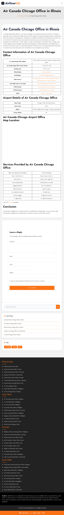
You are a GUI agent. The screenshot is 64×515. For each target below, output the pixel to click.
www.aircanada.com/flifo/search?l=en (46, 83)
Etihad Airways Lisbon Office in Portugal (13, 377)
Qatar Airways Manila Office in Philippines (14, 413)
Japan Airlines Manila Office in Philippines (13, 470)
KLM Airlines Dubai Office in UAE (12, 473)
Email (11, 264)
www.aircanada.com (46, 72)
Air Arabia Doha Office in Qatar (11, 418)
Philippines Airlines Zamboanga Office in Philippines (16, 432)
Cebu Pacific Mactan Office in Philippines (13, 454)
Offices (26, 16)
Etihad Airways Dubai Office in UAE (12, 421)
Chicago (14, 347)
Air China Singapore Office (10, 386)
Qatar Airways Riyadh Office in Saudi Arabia (14, 457)
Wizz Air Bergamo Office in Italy (12, 446)
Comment (12, 241)
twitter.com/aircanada (46, 93)
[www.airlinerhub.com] (10, 3)
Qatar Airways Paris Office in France (13, 369)
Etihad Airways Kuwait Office (11, 366)
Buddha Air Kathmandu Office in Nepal (13, 448)
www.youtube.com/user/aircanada (46, 87)
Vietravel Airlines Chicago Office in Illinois (14, 320)
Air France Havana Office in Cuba (12, 487)
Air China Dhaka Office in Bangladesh (13, 481)
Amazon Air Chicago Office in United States (14, 331)
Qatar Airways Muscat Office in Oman (13, 475)
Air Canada (10, 202)
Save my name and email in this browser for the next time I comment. (28, 281)
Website (11, 272)
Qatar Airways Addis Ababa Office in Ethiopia (15, 434)
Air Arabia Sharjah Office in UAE (11, 451)
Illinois (20, 347)
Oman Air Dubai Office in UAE (11, 484)
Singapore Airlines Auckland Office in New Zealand (16, 467)
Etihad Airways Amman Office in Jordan (13, 437)
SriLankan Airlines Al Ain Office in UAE (13, 443)
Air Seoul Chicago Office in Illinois (12, 334)
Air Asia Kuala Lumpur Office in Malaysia (13, 399)
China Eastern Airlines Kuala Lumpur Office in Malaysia (17, 464)
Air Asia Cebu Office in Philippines (12, 404)
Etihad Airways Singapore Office (12, 424)
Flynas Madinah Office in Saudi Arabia (13, 489)
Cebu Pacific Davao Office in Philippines (13, 407)
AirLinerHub (20, 16)
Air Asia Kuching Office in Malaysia (12, 391)
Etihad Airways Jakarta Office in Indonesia (14, 372)
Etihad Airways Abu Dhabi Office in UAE (13, 383)
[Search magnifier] (58, 307)
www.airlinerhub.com (29, 508)
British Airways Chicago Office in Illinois (13, 327)
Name (11, 256)
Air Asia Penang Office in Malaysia (12, 478)
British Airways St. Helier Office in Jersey (14, 440)
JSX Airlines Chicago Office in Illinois (13, 323)
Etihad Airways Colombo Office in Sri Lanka (14, 410)
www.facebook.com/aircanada (46, 90)
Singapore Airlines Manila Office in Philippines (14, 416)
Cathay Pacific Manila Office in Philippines (13, 389)
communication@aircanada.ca (46, 75)
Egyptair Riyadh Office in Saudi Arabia (13, 375)
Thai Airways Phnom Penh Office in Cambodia (15, 380)
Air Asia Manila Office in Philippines (12, 402)
